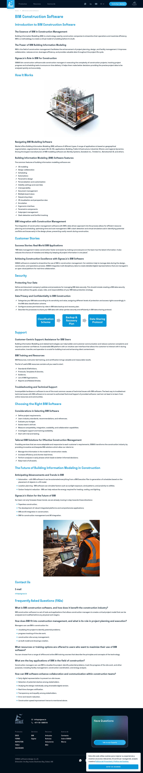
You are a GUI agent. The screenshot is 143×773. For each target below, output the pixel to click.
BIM (32, 735)
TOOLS (17, 745)
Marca (63, 742)
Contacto (64, 735)
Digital (33, 739)
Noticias (48, 739)
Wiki (46, 745)
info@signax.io (21, 593)
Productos (23, 4)
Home (17, 11)
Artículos (48, 735)
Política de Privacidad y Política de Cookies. (112, 761)
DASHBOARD (19, 748)
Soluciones (49, 742)
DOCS (17, 735)
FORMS (17, 739)
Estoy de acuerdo (113, 767)
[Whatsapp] (80, 760)
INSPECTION (19, 742)
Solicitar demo (118, 4)
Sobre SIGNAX (66, 739)
